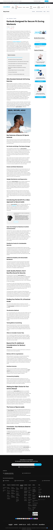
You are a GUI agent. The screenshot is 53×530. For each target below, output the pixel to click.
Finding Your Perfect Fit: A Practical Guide (15, 65)
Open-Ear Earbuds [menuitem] (31, 7)
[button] (38, 1)
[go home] (6, 6)
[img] (16, 518)
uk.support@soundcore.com (27, 473)
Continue (46, 1)
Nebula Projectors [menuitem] (38, 7)
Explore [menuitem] (42, 7)
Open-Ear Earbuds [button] (21, 485)
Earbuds (33, 11)
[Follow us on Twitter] (44, 496)
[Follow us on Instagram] (39, 496)
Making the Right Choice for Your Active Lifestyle (16, 70)
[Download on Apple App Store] (35, 515)
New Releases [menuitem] (13, 7)
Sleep (44, 11)
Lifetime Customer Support (46, 480)
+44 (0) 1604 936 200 (11, 473)
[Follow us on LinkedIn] (46, 496)
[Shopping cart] (46, 7)
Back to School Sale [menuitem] (16, 7)
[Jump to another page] (7, 29)
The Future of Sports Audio (12, 72)
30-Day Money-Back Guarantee (20, 480)
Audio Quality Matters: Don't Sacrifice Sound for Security (17, 63)
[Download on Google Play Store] (35, 513)
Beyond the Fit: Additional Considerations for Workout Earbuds (17, 68)
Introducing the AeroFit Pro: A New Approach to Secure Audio (18, 61)
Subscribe (40, 44)
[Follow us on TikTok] (49, 496)
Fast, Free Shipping (6, 480)
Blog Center (6, 11)
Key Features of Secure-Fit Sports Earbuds (15, 59)
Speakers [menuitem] (27, 7)
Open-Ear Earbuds (39, 11)
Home (7, 18)
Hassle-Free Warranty (33, 480)
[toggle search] (44, 7)
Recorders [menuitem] (34, 7)
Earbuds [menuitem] (24, 7)
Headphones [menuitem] (20, 7)
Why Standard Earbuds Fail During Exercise (15, 57)
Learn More (16, 221)
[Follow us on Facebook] (42, 496)
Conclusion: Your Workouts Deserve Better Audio (16, 74)
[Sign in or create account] (49, 7)
